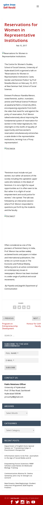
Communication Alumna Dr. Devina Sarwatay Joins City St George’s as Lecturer (18, 475)
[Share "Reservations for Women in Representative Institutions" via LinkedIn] (24, 307)
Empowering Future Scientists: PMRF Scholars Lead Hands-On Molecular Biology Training (19, 466)
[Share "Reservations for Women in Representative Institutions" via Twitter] (19, 307)
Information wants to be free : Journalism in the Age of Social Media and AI (21, 457)
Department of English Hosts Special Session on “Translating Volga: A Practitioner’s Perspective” (19, 448)
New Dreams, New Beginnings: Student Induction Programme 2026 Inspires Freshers (20, 485)
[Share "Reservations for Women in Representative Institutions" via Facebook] (14, 307)
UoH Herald (15, 498)
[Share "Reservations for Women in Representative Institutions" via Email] (28, 307)
